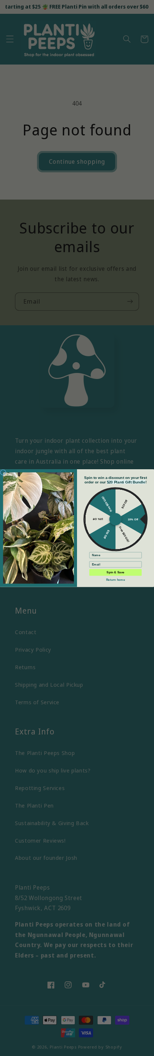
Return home (115, 579)
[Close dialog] (3, 472)
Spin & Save (115, 572)
